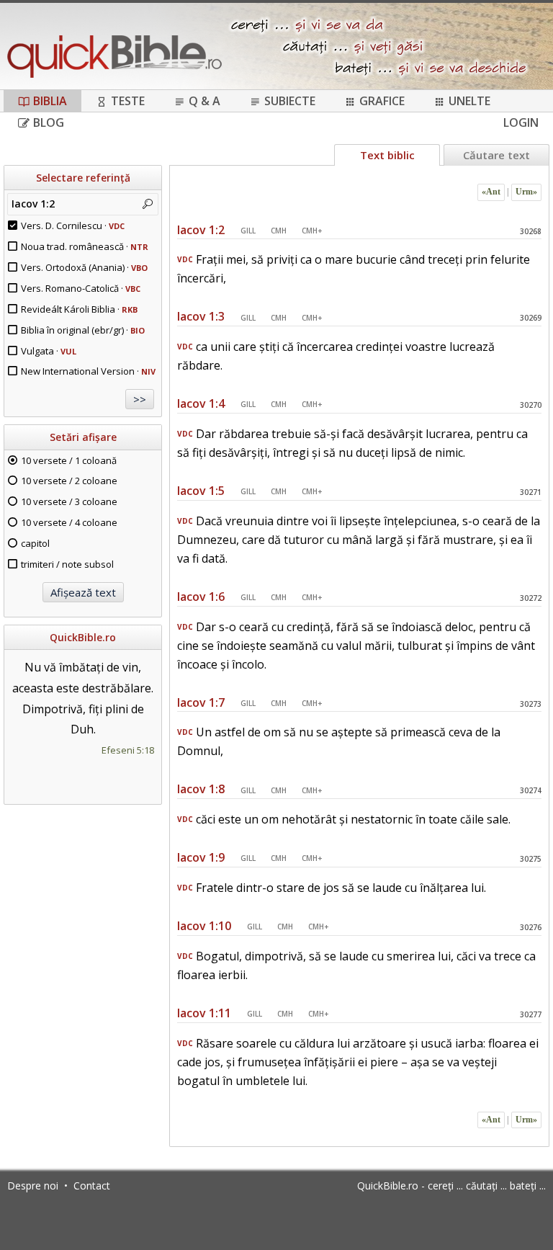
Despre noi (32, 1185)
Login (521, 122)
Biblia (50, 101)
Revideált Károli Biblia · (79, 309)
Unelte (469, 101)
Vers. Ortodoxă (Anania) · (84, 267)
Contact (91, 1185)
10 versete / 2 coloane (69, 480)
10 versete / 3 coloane (69, 501)
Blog (48, 122)
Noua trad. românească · (84, 246)
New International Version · (88, 371)
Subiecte (289, 101)
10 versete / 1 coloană (69, 460)
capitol (35, 543)
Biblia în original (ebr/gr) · (83, 329)
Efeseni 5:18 (128, 750)
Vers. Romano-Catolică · (80, 288)
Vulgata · (48, 350)
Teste (128, 101)
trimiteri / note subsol (67, 564)
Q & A (204, 101)
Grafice (382, 101)
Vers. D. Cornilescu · (73, 225)
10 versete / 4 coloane (69, 522)
